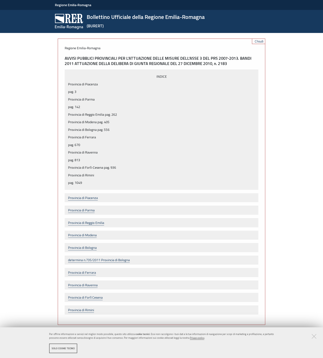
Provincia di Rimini (81, 310)
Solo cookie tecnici (63, 348)
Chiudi (259, 41)
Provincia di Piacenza (83, 197)
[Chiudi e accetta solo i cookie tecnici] (314, 336)
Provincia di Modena (82, 235)
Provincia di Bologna (82, 247)
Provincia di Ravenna (83, 285)
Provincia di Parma (81, 210)
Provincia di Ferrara (82, 272)
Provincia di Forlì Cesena (85, 297)
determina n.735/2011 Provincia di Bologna (99, 260)
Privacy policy (197, 338)
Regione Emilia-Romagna (73, 4)
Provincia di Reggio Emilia (86, 222)
